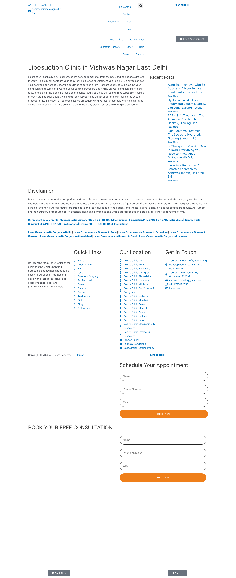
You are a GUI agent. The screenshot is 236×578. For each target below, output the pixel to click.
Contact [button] (127, 14)
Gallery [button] (140, 54)
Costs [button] (126, 54)
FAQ (129, 28)
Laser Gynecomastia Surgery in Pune (95, 232)
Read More (173, 96)
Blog (128, 21)
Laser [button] (129, 46)
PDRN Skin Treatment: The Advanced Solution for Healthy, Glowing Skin (186, 119)
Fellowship (125, 6)
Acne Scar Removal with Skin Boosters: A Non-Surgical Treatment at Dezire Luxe (187, 88)
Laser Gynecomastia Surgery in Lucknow (163, 236)
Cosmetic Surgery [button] (109, 46)
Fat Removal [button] (137, 39)
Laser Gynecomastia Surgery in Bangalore (143, 232)
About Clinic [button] (116, 39)
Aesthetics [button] (114, 21)
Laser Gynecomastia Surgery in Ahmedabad (66, 236)
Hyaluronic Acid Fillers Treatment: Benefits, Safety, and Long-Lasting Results (187, 103)
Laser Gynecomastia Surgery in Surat (115, 236)
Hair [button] (141, 46)
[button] (140, 5)
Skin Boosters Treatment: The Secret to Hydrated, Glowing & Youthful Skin (185, 134)
